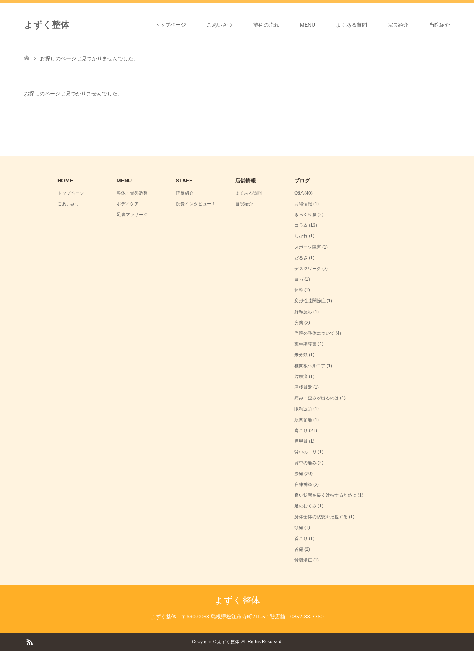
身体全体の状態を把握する (321, 516)
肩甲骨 (301, 441)
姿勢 (298, 322)
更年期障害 (305, 344)
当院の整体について (314, 333)
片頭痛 (301, 376)
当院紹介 (439, 25)
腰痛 (298, 473)
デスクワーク (307, 268)
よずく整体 (47, 25)
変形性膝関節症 (310, 300)
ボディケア (128, 203)
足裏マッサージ (132, 214)
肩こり (301, 430)
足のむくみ (305, 506)
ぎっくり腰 (305, 214)
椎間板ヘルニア (310, 365)
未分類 (301, 354)
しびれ (301, 236)
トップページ (170, 25)
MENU (307, 25)
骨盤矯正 (303, 560)
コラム (301, 225)
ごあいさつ (220, 25)
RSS (29, 641)
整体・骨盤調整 (132, 193)
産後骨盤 (303, 387)
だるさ (301, 257)
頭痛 (298, 527)
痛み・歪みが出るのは (316, 398)
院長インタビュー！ (196, 203)
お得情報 (303, 203)
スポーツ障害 (307, 247)
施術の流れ (266, 25)
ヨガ (298, 279)
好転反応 (303, 311)
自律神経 (303, 484)
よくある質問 (351, 25)
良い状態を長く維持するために (325, 495)
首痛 (298, 549)
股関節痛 (303, 419)
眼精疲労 (303, 408)
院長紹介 (398, 25)
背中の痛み (305, 462)
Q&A (298, 193)
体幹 (298, 290)
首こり (301, 538)
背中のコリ (305, 452)
